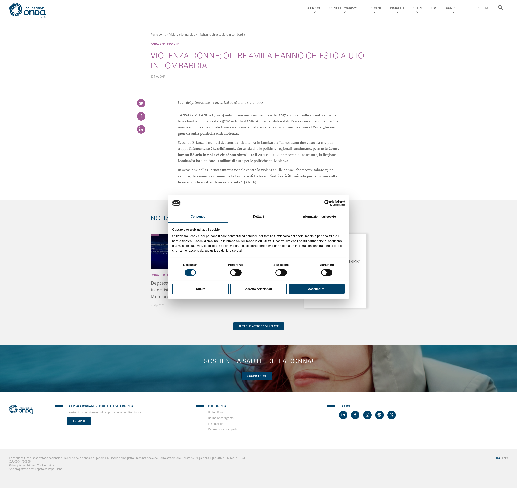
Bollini (417, 8)
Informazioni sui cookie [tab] (319, 216)
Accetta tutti (316, 289)
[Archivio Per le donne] (155, 235)
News (434, 8)
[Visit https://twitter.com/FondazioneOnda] (392, 415)
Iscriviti (79, 421)
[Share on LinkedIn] (141, 129)
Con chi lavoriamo (344, 8)
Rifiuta (200, 289)
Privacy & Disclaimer (22, 465)
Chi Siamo (314, 8)
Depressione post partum (224, 429)
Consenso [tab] (198, 216)
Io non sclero (216, 424)
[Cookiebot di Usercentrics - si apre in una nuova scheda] (327, 203)
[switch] (236, 272)
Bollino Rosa (215, 412)
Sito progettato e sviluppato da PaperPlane (35, 469)
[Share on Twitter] (141, 103)
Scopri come (257, 376)
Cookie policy (45, 465)
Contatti (452, 8)
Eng (486, 8)
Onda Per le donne (165, 44)
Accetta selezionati (258, 289)
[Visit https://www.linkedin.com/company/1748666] (343, 415)
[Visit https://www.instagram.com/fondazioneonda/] (367, 415)
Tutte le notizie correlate (259, 326)
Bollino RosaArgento (221, 418)
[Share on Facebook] (141, 116)
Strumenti (374, 8)
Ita (477, 8)
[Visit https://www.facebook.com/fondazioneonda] (355, 415)
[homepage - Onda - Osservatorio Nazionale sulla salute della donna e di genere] (29, 11)
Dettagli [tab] (258, 216)
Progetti (397, 8)
